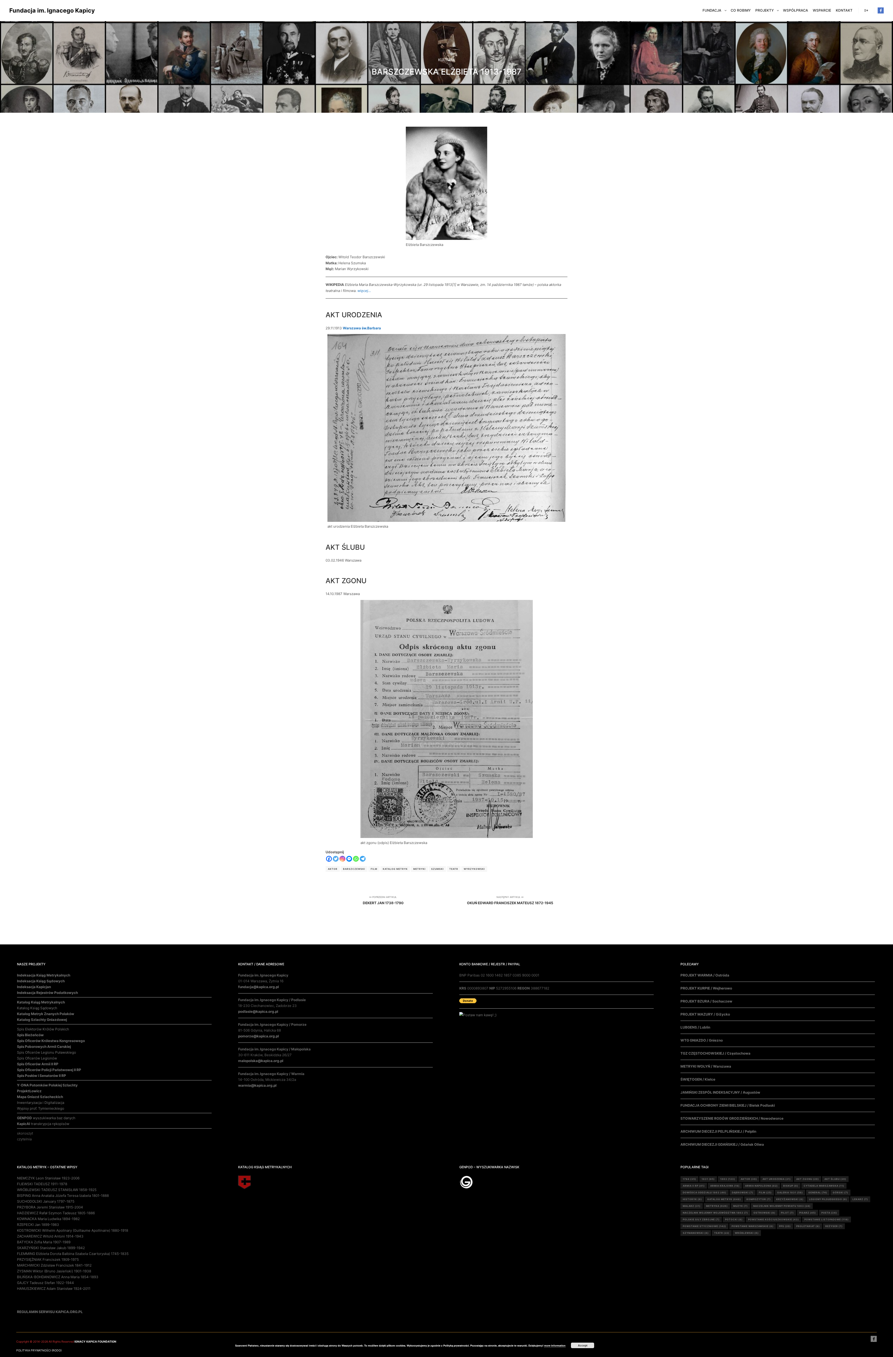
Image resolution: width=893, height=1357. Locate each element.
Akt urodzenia (777, 1179)
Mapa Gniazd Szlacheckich (40, 1097)
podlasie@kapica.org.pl (258, 1011)
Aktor (332, 868)
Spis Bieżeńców (30, 1035)
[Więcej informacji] (866, 10)
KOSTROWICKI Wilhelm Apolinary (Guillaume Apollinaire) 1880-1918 (72, 1230)
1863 (727, 1179)
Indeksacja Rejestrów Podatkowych (47, 992)
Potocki (734, 1219)
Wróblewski (747, 1232)
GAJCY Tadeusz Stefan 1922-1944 (45, 1283)
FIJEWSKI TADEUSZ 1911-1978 (42, 1184)
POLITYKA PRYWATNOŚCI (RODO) (39, 1350)
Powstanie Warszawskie (752, 1226)
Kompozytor (758, 1199)
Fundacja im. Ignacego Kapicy (32, 10)
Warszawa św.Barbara (362, 328)
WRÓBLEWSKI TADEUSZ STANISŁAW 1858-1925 (57, 1190)
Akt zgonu (807, 1179)
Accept (582, 1345)
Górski (840, 1192)
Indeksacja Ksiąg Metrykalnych (43, 975)
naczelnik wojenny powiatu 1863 (781, 1206)
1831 (708, 1179)
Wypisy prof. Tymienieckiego (40, 1108)
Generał (817, 1192)
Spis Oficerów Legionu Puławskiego (46, 1052)
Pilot (787, 1212)
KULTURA (446, 59)
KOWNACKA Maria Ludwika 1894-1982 (48, 1219)
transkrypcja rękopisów (43, 1124)
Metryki (419, 868)
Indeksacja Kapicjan (34, 987)
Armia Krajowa (725, 1185)
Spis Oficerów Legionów (37, 1058)
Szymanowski (696, 1232)
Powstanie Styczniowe (704, 1226)
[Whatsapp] (356, 859)
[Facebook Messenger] (349, 859)
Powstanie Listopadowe (826, 1219)
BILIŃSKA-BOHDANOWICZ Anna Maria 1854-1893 (57, 1277)
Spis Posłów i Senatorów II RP (41, 1075)
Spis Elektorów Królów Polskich (43, 1029)
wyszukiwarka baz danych (46, 1118)
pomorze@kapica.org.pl (258, 1036)
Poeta (829, 1212)
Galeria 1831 (790, 1192)
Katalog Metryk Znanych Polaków (45, 1014)
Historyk (692, 1199)
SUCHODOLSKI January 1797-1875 (45, 1201)
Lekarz (860, 1199)
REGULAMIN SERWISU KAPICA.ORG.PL (50, 1312)
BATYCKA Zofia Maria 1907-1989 (43, 1242)
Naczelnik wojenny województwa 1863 (715, 1212)
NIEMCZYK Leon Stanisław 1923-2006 (48, 1178)
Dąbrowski (742, 1192)
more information (555, 1345)
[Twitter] (336, 859)
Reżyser (834, 1226)
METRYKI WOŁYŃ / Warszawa (705, 1066)
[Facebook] (881, 10)
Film (374, 868)
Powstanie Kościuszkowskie (773, 1219)
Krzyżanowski (789, 1199)
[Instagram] (342, 859)
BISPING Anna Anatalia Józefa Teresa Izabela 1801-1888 (63, 1195)
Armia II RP (694, 1185)
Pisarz (807, 1212)
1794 (689, 1179)
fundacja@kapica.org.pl (258, 987)
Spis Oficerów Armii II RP (37, 1064)
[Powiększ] (481, 132)
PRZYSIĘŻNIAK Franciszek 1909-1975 (48, 1259)
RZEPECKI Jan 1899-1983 (38, 1224)
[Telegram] (363, 859)
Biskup (790, 1185)
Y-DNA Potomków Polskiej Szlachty (47, 1085)
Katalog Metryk (395, 868)
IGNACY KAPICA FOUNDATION (95, 1341)
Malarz (691, 1206)
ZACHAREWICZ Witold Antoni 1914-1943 (50, 1236)
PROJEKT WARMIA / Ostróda (704, 975)
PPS (785, 1226)
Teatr (453, 868)
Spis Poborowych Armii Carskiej (44, 1046)
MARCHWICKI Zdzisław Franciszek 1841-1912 (54, 1265)
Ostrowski (764, 1212)
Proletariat (808, 1226)
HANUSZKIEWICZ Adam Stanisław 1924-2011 (53, 1288)
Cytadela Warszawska (824, 1185)
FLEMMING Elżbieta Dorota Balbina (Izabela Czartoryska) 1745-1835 (73, 1253)
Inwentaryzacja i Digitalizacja (40, 1102)
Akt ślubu (835, 1179)
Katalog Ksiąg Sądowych (37, 1008)
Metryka (717, 1206)
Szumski (437, 868)
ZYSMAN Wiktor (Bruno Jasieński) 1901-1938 (54, 1271)
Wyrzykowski (474, 868)
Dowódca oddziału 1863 (704, 1192)
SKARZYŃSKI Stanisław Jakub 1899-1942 (51, 1248)
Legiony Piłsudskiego (828, 1199)
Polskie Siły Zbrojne (701, 1219)
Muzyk (740, 1206)
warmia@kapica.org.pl (257, 1085)
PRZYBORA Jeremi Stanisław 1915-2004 (50, 1207)
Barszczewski (354, 868)
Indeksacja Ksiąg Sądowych (41, 981)
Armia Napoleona (761, 1185)
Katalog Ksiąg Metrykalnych (41, 1002)
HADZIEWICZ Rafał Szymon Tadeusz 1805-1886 (56, 1213)
